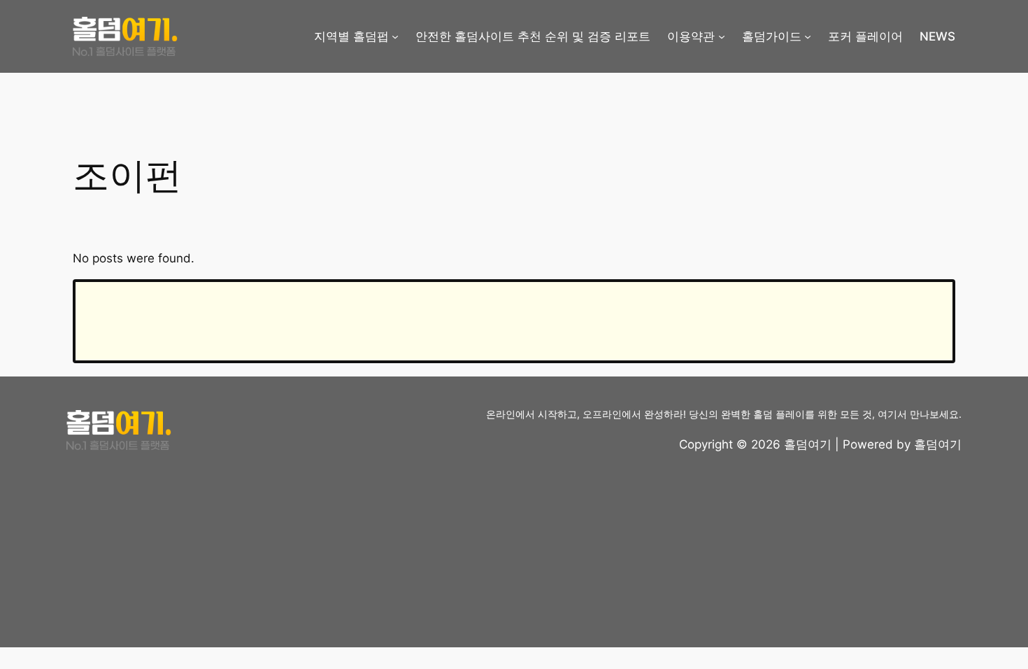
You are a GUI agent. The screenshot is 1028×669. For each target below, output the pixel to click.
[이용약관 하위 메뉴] (721, 36)
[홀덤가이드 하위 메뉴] (807, 36)
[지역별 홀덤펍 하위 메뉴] (395, 36)
